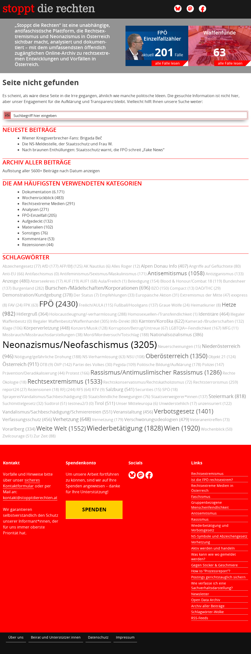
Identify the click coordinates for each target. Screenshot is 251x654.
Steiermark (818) (227, 396)
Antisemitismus (204, 513)
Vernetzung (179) (107, 419)
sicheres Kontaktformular (21, 483)
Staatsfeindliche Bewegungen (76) (119, 396)
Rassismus (200, 519)
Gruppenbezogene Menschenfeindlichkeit (210, 505)
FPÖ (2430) (58, 304)
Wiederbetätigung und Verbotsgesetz (209, 528)
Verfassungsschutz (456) (27, 419)
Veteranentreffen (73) (210, 419)
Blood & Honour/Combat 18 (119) (191, 281)
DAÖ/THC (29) (208, 288)
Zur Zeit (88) (45, 436)
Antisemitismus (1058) (176, 273)
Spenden (94, 509)
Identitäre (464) (214, 314)
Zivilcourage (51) (17, 436)
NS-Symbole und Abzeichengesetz (219, 536)
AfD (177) (50, 266)
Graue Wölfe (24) (174, 305)
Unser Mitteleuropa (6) (137, 403)
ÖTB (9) (46, 364)
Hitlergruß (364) (32, 314)
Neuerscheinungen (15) (179, 346)
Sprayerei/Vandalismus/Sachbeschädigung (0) (44, 396)
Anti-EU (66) (13, 273)
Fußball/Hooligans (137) (136, 305)
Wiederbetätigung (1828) (125, 428)
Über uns (16, 637)
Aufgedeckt (32, 221)
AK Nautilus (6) (97, 266)
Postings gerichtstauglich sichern (218, 577)
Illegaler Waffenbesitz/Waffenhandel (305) (71, 321)
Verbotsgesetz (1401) (183, 411)
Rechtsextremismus (207, 473)
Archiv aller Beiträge (208, 606)
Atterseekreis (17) (46, 281)
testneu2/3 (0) (81, 403)
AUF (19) (71, 281)
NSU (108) (135, 356)
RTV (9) (98, 389)
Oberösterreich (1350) (176, 356)
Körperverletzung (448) (47, 328)
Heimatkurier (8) (206, 305)
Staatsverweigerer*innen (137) (179, 396)
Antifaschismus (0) (42, 273)
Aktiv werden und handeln (213, 548)
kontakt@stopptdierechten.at (30, 497)
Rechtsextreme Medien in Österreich (212, 488)
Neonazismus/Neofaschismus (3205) (79, 344)
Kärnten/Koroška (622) (161, 321)
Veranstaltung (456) (133, 412)
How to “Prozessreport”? (210, 571)
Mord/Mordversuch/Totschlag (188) (116, 334)
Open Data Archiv (205, 599)
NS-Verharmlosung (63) (104, 356)
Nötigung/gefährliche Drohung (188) (47, 356)
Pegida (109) (124, 364)
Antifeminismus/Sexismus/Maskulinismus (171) (103, 273)
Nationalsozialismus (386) (176, 334)
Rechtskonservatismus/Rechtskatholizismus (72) (147, 382)
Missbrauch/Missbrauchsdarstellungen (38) (42, 334)
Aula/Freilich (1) (112, 281)
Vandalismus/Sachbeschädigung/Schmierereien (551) (57, 412)
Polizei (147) (213, 364)
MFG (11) (230, 328)
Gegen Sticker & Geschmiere (214, 565)
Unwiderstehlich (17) (178, 403)
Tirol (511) (105, 403)
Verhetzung (200, 542)
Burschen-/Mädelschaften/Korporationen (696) (97, 288)
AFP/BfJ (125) (71, 266)
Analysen (30, 209)
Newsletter (200, 594)
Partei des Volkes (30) (92, 364)
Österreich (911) (20, 364)
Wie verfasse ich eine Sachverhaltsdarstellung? (212, 585)
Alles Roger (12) (126, 266)
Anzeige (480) (15, 281)
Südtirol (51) (55, 403)
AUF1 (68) (88, 281)
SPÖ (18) (170, 389)
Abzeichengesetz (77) (21, 266)
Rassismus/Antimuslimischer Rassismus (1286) (156, 372)
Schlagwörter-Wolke (207, 611)
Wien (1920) (182, 428)
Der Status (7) (86, 295)
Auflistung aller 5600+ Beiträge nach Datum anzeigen (51, 170)
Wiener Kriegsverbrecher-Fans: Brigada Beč (62, 138)
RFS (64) (83, 389)
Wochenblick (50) (216, 429)
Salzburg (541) (120, 389)
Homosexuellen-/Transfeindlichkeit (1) (163, 314)
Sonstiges (31, 233)
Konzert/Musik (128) (89, 328)
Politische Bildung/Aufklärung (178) (169, 364)
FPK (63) (31, 305)
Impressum (125, 637)
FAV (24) (15, 305)
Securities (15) (148, 389)
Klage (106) (12, 328)
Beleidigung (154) (143, 281)
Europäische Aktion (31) (157, 295)
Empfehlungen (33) (117, 295)
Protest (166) (77, 373)
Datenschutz (98, 637)
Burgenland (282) (28, 288)
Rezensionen (34, 244)
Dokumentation (36, 192)
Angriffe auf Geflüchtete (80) (215, 266)
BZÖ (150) (160, 288)
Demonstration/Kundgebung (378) (37, 295)
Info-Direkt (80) (124, 321)
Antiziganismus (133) (225, 273)
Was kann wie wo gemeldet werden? (213, 557)
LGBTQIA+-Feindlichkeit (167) (195, 328)
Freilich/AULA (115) (96, 305)
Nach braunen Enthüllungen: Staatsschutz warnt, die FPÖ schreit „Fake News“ (93, 149)
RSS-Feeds (199, 618)
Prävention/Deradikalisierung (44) (33, 373)
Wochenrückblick (38, 197)
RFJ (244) (67, 389)
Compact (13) (182, 288)
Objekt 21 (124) (222, 356)
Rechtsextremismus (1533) (64, 381)
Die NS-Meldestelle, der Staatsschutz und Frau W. (67, 144)
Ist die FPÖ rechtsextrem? (212, 479)
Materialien (32, 227)
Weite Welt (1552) (61, 428)
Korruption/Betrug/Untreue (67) (138, 328)
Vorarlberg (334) (18, 429)
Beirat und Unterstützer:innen (56, 637)
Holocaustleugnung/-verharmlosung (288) (88, 314)
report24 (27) (14, 389)
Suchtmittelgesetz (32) (22, 403)
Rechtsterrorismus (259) (215, 382)
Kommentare (34, 238)
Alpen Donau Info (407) (164, 266)
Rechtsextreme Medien (43, 203)
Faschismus (200, 496)
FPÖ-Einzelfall (34, 215)
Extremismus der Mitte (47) (205, 295)
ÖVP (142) (63, 364)
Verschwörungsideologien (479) (156, 419)
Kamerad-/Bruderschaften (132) (214, 321)
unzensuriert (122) (215, 403)
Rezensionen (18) (43, 389)
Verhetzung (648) (72, 419)
